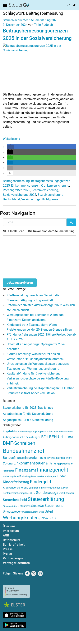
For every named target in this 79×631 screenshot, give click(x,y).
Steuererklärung (46, 499)
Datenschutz (11, 540)
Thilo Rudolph (43, 25)
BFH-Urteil (58, 436)
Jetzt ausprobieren (20, 282)
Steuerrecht (53, 506)
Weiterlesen (12, 139)
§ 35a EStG (48, 518)
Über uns (9, 526)
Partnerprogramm (15, 558)
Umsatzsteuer (12, 511)
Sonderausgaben (50, 492)
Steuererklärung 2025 (43, 20)
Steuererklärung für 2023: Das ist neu (28, 407)
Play (65, 487)
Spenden (70, 493)
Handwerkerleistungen (43, 476)
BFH (44, 437)
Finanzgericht (52, 470)
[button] (10, 147)
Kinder (61, 476)
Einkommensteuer (29, 463)
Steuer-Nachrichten (16, 20)
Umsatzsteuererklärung (32, 512)
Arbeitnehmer (51, 431)
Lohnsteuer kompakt (52, 487)
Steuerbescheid (15, 500)
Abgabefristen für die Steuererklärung (28, 414)
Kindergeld (40, 481)
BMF (71, 437)
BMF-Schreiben (19, 443)
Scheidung (30, 493)
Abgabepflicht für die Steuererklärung (28, 420)
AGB (6, 535)
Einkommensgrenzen (25, 185)
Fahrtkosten (8, 471)
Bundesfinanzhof (23, 451)
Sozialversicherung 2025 (19, 195)
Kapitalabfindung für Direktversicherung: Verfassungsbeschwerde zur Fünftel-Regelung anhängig (38, 378)
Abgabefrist (10, 431)
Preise (7, 554)
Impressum (11, 531)
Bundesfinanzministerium (21, 457)
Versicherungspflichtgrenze (39, 199)
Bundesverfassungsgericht (56, 457)
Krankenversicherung (55, 185)
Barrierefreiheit (14, 544)
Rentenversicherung (44, 190)
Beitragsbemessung (16, 181)
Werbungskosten (21, 517)
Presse (8, 549)
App (34, 431)
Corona (8, 463)
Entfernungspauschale (58, 463)
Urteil (49, 511)
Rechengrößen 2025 (16, 190)
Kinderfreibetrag (16, 482)
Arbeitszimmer (66, 431)
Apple (40, 431)
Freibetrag (8, 476)
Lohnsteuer (34, 487)
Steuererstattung (11, 506)
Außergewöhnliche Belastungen (21, 437)
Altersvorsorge (25, 431)
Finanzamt (25, 470)
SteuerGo (37, 506)
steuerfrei (25, 506)
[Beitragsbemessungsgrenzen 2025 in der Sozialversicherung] (39, 67)
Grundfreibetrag (21, 476)
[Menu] (5, 5)
